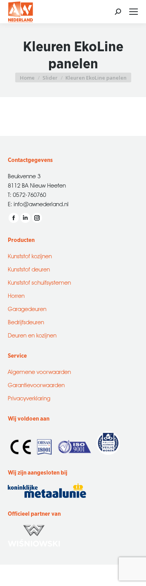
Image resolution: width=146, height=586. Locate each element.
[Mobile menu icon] (133, 11)
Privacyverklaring (29, 397)
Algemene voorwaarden (39, 371)
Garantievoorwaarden (36, 384)
